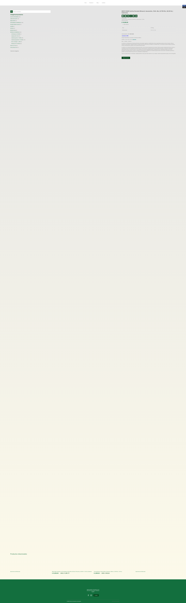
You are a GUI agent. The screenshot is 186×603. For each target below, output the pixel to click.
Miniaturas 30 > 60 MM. (15, 43)
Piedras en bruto (13, 45)
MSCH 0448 (126, 20)
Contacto (103, 2)
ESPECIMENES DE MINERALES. (15, 22)
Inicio (86, 2)
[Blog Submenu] (99, 3)
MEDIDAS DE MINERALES (14, 32)
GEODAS (11, 28)
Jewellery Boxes (13, 30)
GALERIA (11, 26)
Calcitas (126, 19)
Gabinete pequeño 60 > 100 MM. (17, 39)
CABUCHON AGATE (13, 18)
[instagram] (91, 595)
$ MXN (183, 7)
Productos (91, 2)
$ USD (183, 5)
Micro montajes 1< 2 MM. (16, 41)
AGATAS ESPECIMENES (14, 16)
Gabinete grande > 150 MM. (16, 37)
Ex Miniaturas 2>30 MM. (15, 34)
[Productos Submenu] (94, 3)
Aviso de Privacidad (115, 601)
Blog (97, 2)
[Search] (11, 11)
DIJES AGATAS (12, 20)
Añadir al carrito (126, 57)
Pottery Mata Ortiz (13, 47)
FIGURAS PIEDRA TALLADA (15, 24)
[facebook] (88, 595)
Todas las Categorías (14, 51)
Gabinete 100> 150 (14, 35)
